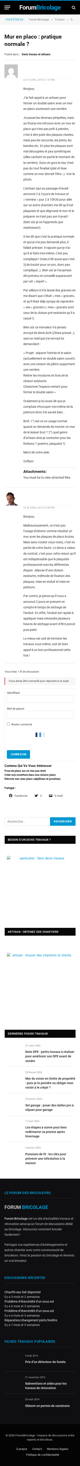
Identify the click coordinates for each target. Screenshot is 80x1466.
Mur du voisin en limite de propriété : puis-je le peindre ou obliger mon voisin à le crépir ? (50, 1083)
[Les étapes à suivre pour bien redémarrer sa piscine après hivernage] (13, 1126)
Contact (37, 1449)
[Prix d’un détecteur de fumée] (12, 1361)
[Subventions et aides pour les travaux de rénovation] (12, 1382)
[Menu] (7, 7)
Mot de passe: (16, 708)
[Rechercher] (73, 7)
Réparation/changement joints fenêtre (30, 1320)
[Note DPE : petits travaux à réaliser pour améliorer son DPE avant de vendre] (13, 1051)
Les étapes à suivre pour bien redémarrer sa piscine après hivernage (46, 1132)
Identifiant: (13, 692)
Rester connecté (21, 724)
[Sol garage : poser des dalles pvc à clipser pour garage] (13, 1104)
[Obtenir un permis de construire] (12, 1404)
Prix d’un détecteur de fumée (45, 1362)
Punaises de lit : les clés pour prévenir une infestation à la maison (45, 1158)
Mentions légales (57, 1449)
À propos (21, 1449)
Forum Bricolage (39, 19)
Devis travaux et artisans (36, 54)
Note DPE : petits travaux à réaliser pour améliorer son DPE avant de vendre (49, 1056)
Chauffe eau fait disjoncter (22, 1292)
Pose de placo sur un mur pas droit (25, 770)
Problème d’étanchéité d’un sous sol (29, 1301)
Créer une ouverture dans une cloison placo (30, 774)
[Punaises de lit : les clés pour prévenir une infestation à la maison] (13, 1153)
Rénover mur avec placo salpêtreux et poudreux (32, 778)
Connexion (18, 754)
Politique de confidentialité (42, 1454)
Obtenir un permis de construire (47, 1406)
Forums (59, 19)
